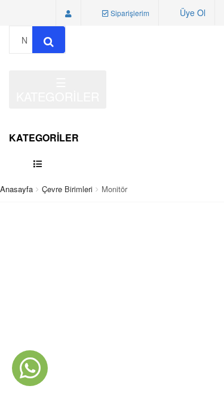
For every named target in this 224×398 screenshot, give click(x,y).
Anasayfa (16, 189)
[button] (68, 13)
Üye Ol (192, 12)
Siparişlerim (129, 13)
